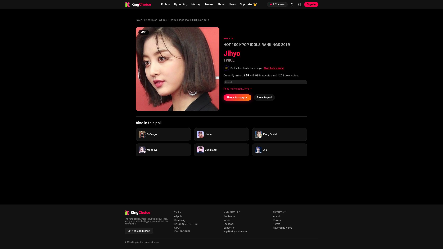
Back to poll (264, 97)
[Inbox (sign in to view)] (292, 4)
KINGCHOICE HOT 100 (155, 20)
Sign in (311, 4)
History (196, 4)
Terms (276, 224)
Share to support (237, 97)
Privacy (277, 220)
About (276, 216)
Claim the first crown (274, 68)
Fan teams (229, 216)
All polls (178, 216)
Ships (221, 4)
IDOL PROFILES (182, 231)
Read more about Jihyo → (238, 88)
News (232, 4)
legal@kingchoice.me (235, 231)
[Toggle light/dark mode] (300, 4)
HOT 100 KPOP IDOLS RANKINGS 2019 (189, 20)
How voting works (282, 227)
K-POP (177, 227)
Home (139, 20)
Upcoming (180, 4)
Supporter (248, 4)
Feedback (229, 224)
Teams (209, 4)
